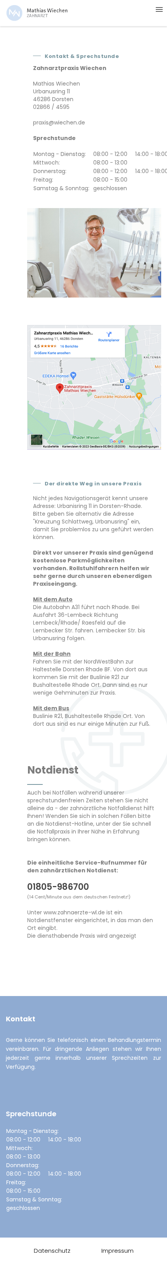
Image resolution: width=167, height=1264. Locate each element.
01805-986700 (58, 887)
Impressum (117, 1250)
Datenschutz (52, 1250)
